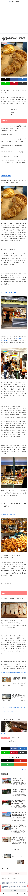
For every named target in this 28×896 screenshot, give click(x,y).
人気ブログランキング (6, 733)
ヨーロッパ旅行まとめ (7, 712)
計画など (13, 112)
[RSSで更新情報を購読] (20, 764)
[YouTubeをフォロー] (20, 760)
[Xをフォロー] (7, 760)
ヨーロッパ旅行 (6, 737)
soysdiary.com (6, 685)
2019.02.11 (23, 685)
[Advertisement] (14, 19)
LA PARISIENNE (6, 176)
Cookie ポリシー (9, 887)
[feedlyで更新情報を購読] (7, 764)
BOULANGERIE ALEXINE (8, 293)
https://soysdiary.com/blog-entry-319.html (13, 707)
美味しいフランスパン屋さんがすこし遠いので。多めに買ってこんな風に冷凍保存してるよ (19, 678)
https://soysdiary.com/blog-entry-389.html (13, 672)
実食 (12, 114)
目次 (12, 109)
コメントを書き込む (14, 873)
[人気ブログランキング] (14, 726)
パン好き (13, 737)
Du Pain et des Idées (8, 515)
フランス (19, 737)
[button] (22, 83)
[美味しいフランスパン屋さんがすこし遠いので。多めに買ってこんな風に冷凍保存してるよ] (6, 679)
